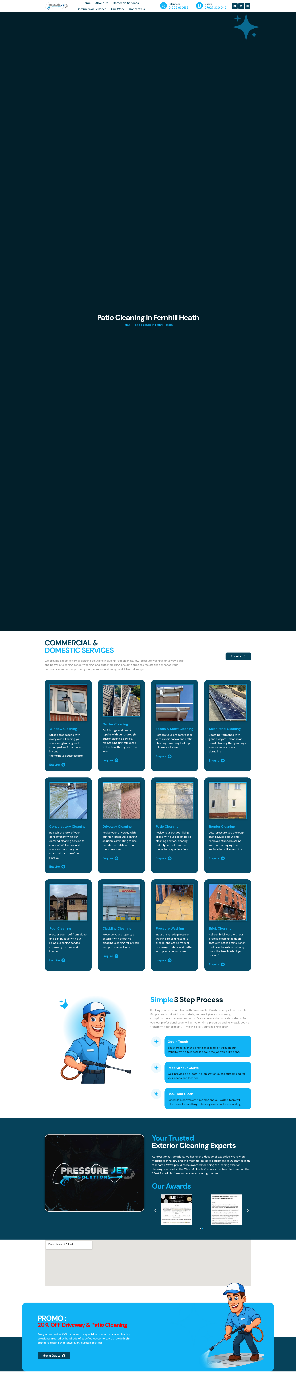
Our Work (117, 9)
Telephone (174, 4)
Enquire (54, 765)
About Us (101, 3)
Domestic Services (126, 3)
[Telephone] (163, 5)
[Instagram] (247, 6)
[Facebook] (235, 6)
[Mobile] (199, 5)
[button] (155, 1210)
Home (86, 3)
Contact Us (137, 9)
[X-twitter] (241, 6)
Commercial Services (91, 9)
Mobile (208, 4)
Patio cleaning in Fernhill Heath (153, 325)
